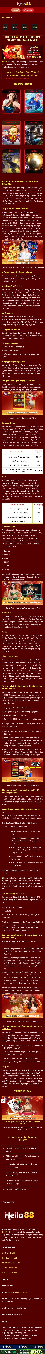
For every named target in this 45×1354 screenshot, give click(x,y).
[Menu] (3, 3)
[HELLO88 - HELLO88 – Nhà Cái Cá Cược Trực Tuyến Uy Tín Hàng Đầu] (24, 3)
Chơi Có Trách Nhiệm (9, 1268)
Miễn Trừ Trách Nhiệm (10, 1273)
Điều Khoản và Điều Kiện (11, 1263)
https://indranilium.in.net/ (18, 1292)
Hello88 (4, 1232)
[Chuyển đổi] (4, 1148)
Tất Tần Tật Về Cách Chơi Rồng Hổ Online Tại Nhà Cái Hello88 (22, 1122)
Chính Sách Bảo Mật (9, 1258)
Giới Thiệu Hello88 (8, 1253)
